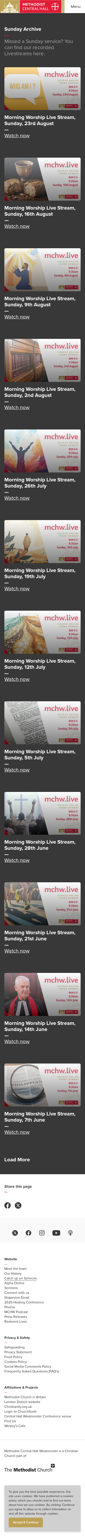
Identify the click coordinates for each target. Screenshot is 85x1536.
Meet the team (15, 1269)
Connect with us (16, 1293)
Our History (13, 1273)
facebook (28, 1233)
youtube (56, 1233)
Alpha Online (14, 1283)
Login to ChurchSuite (20, 1411)
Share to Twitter (18, 1205)
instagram (41, 1233)
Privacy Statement (18, 1352)
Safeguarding (14, 1347)
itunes (70, 1233)
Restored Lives (15, 1321)
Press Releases (15, 1317)
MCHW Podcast (16, 1312)
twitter (15, 1233)
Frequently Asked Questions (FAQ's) (31, 1371)
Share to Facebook (7, 1205)
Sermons (11, 1288)
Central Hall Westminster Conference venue (37, 1416)
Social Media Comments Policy (27, 1366)
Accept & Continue (26, 1522)
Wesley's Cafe (15, 1426)
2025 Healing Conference (24, 1302)
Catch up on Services (20, 1278)
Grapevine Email (16, 1297)
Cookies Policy (15, 1362)
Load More (17, 1160)
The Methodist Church (29, 1467)
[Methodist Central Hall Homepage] (32, 6)
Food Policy (13, 1357)
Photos (9, 1307)
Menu (76, 6)
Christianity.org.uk (18, 1407)
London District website (22, 1402)
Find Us (10, 1421)
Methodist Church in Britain (25, 1397)
